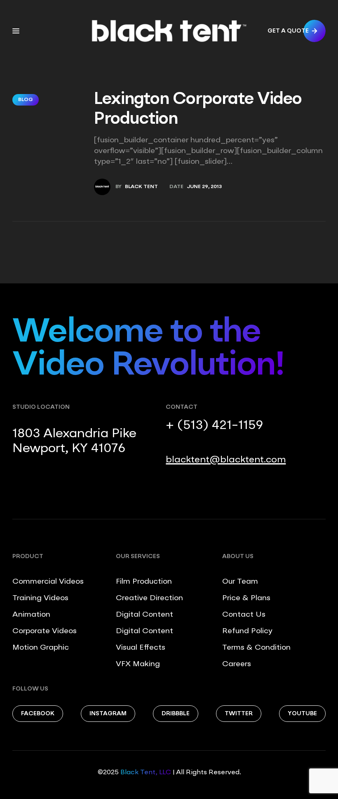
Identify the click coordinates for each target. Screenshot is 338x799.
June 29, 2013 (204, 186)
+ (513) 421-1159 (214, 426)
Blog (25, 99)
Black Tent (141, 186)
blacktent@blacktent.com (226, 459)
